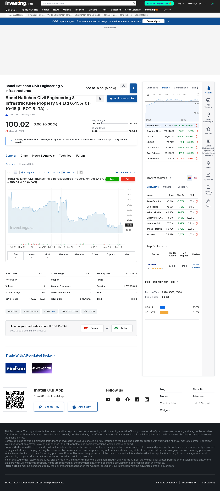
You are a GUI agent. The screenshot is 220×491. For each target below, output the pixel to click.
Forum (80, 155)
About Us (198, 389)
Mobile (164, 396)
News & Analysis (43, 155)
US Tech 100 (153, 147)
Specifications (141, 15)
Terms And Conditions (165, 482)
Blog (162, 389)
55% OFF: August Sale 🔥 (159, 3)
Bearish (95, 328)
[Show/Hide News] (81, 172)
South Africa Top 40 (157, 125)
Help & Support (201, 403)
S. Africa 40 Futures (157, 131)
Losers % (183, 187)
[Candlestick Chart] (9, 172)
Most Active (153, 187)
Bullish (124, 328)
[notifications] (206, 3)
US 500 (150, 142)
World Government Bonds (59, 15)
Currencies (152, 87)
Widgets (165, 410)
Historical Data (26, 164)
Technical (65, 155)
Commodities (181, 87)
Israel (53, 311)
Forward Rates (110, 15)
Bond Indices (125, 15)
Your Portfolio (168, 403)
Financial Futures (36, 15)
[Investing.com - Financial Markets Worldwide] (19, 3)
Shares (195, 87)
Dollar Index (153, 158)
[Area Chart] (15, 172)
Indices (166, 87)
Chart (24, 155)
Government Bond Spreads (87, 15)
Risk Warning (208, 482)
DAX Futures (153, 153)
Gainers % (168, 187)
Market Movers (157, 178)
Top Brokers (155, 246)
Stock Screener (133, 10)
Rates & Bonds (15, 15)
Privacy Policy (189, 482)
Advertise (198, 396)
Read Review (196, 266)
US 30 (150, 136)
